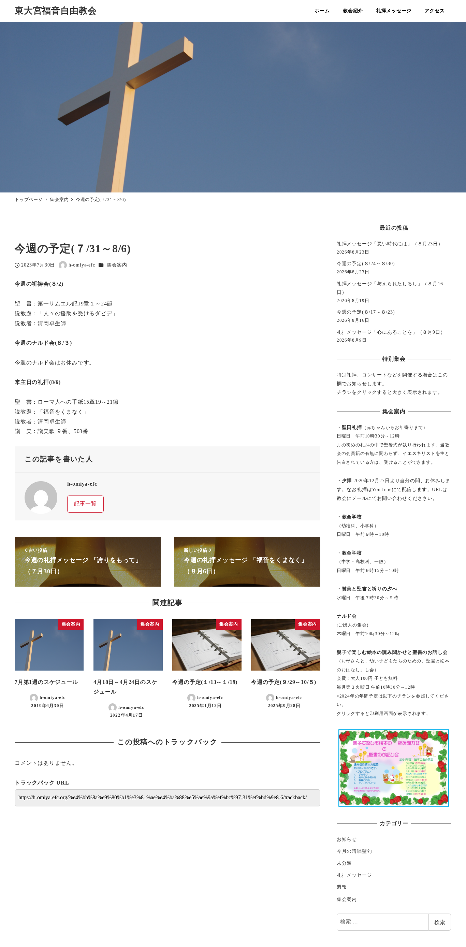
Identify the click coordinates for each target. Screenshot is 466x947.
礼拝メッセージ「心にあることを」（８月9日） (391, 332)
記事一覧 (85, 503)
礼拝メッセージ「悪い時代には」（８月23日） (390, 243)
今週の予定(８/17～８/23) (366, 312)
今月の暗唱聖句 (354, 851)
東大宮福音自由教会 (56, 11)
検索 (439, 922)
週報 (342, 887)
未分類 (344, 863)
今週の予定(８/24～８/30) (366, 263)
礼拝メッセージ (354, 875)
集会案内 (117, 265)
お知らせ (347, 839)
